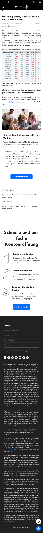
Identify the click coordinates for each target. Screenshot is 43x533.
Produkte (7, 325)
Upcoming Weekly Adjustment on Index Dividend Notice (20, 196)
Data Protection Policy (20, 351)
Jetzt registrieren (21, 177)
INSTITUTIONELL (14, 2)
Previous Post (9, 190)
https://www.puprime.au (12, 449)
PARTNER (4, 2)
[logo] (23, 7)
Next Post (8, 202)
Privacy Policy (8, 351)
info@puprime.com (15, 102)
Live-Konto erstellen (21, 307)
